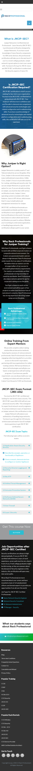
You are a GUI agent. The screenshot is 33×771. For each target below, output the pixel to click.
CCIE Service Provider (8, 741)
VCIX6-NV (4, 731)
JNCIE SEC (4, 738)
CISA (3, 691)
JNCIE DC (4, 734)
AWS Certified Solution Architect (11, 745)
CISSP (3, 687)
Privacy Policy (5, 673)
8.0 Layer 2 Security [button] (10, 512)
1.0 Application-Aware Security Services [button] (14, 446)
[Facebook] (3, 755)
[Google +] (17, 755)
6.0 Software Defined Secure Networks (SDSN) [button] (13, 498)
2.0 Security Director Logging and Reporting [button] (15, 469)
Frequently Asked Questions (10, 662)
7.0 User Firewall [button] (9, 506)
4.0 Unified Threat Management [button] (14, 483)
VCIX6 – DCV (5, 727)
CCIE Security (5, 698)
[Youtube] (22, 755)
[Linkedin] (13, 755)
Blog (2, 655)
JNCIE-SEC (5, 709)
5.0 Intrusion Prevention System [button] (14, 490)
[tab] (16, 446)
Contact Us (5, 665)
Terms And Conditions (8, 658)
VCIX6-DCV (5, 694)
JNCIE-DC (4, 702)
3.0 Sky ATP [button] (7, 477)
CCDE (3, 683)
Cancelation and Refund (8, 669)
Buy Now (16, 532)
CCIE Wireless (5, 720)
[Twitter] (8, 755)
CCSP (3, 705)
